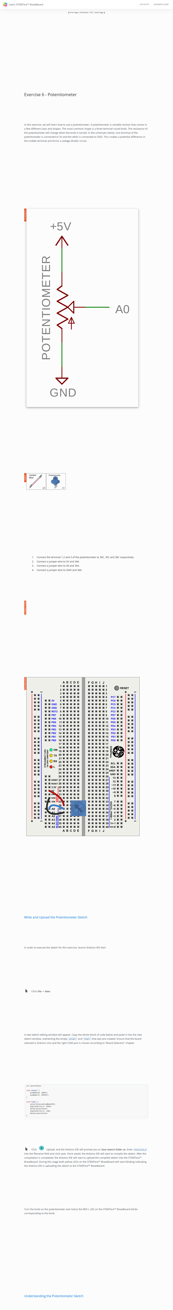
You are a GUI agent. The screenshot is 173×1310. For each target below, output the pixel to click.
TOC (91, 12)
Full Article (84, 12)
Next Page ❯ (100, 12)
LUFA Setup (144, 4)
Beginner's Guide (161, 4)
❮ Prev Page (73, 12)
